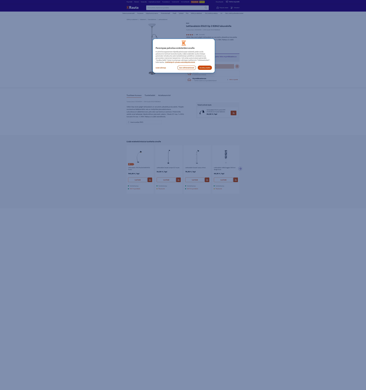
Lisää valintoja (161, 67)
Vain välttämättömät (186, 67)
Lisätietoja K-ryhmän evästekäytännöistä (180, 62)
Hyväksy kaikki (204, 67)
